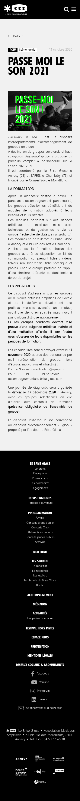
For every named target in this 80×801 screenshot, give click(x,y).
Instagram (43, 690)
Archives (40, 542)
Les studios (40, 561)
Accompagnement (40, 595)
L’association (40, 478)
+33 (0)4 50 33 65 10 (50, 739)
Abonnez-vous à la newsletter (44, 708)
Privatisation (40, 646)
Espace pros (40, 637)
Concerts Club (40, 527)
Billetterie (40, 552)
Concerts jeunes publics (40, 537)
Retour (18, 36)
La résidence (40, 571)
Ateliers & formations (40, 532)
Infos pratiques (40, 498)
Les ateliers (40, 575)
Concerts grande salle (40, 523)
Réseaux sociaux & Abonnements (40, 665)
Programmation (40, 513)
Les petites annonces (40, 618)
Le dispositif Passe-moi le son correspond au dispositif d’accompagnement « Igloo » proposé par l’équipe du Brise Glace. (40, 425)
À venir (40, 518)
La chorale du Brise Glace (40, 580)
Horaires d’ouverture (40, 503)
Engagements (40, 488)
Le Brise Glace (40, 464)
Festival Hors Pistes (40, 628)
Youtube (44, 682)
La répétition (40, 566)
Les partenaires (40, 483)
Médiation (40, 604)
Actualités (40, 613)
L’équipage (40, 473)
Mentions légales (40, 655)
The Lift (40, 585)
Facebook (43, 673)
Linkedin (43, 699)
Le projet (40, 469)
